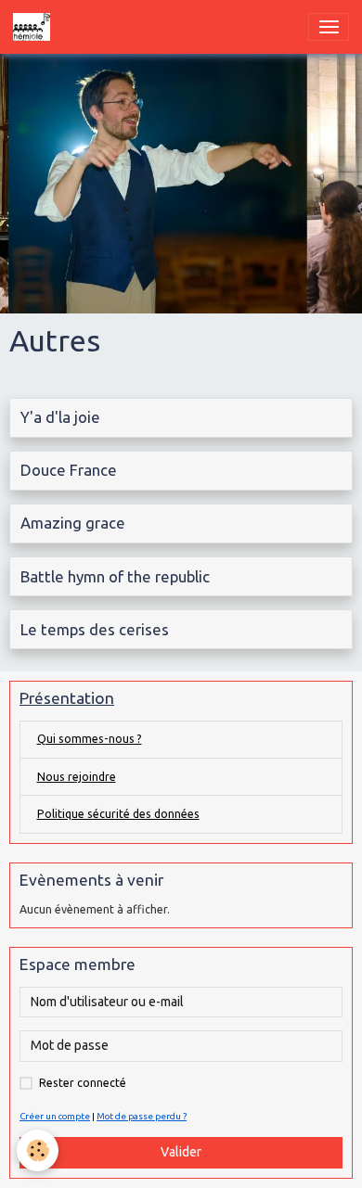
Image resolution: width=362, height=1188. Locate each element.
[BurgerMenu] (328, 27)
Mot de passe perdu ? (142, 1116)
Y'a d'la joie (60, 417)
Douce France (68, 470)
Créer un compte (54, 1116)
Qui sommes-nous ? (89, 739)
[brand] (35, 27)
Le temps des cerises (94, 629)
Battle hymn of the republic (115, 576)
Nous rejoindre (76, 777)
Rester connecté (82, 1083)
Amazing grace (72, 522)
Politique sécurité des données (118, 814)
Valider (181, 1151)
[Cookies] (37, 1150)
